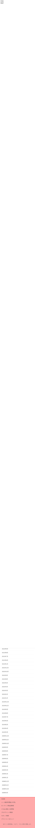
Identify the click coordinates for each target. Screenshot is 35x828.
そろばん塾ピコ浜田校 (7, 809)
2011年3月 (5, 690)
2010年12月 (5, 702)
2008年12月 (5, 781)
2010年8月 (5, 713)
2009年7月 (5, 755)
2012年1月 (5, 664)
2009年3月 (5, 770)
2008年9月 (5, 792)
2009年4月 (5, 766)
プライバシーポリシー (7, 819)
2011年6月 (5, 683)
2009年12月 (5, 736)
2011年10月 (5, 671)
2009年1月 (5, 777)
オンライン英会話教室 (7, 805)
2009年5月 (5, 762)
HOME (3, 799)
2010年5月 (5, 724)
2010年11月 (5, 705)
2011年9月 (5, 675)
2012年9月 (5, 649)
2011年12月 (5, 667)
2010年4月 (5, 728)
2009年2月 (5, 773)
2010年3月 (5, 732)
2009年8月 (5, 751)
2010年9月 (5, 709)
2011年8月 (5, 679)
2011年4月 (5, 686)
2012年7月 (5, 656)
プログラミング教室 (7, 812)
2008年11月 (5, 785)
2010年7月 (5, 717)
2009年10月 (5, 743)
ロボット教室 (5, 815)
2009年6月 (5, 758)
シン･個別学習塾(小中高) (8, 802)
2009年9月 (5, 747)
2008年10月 (5, 789)
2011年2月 (5, 694)
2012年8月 (5, 652)
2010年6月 (5, 720)
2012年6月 (5, 660)
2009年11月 (5, 739)
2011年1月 (5, 698)
